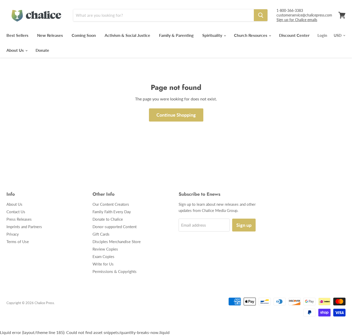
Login (322, 35)
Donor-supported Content (115, 226)
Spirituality (212, 35)
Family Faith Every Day (112, 211)
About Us (15, 50)
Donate (42, 50)
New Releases (50, 35)
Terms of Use (17, 241)
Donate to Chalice (108, 219)
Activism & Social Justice (127, 35)
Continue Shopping (176, 115)
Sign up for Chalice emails (296, 20)
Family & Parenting (176, 35)
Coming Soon (84, 35)
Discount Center (294, 35)
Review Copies (105, 249)
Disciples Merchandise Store (117, 241)
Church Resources (251, 35)
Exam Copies (103, 256)
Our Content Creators (111, 204)
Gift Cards (101, 234)
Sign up (244, 225)
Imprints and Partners (24, 226)
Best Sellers (17, 35)
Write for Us (103, 264)
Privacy (12, 234)
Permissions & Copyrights (115, 271)
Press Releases (19, 219)
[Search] (260, 15)
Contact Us (15, 211)
